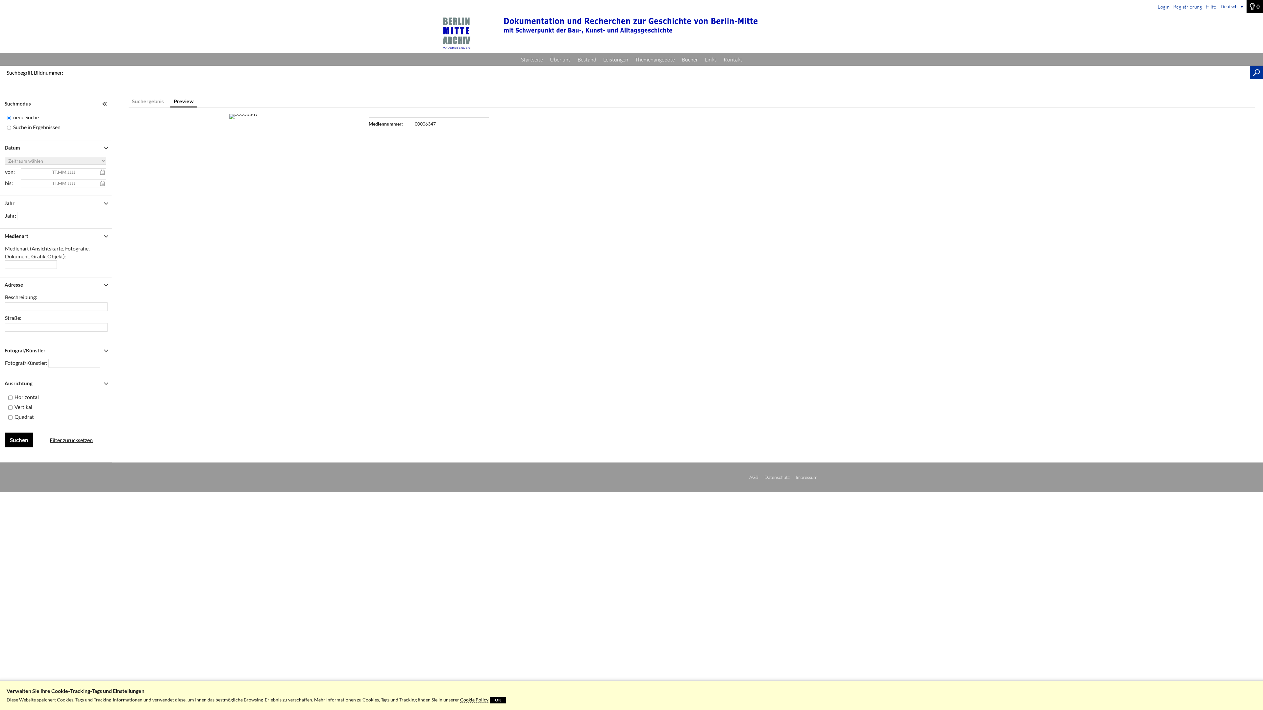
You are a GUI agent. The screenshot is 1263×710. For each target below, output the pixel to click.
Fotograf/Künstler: (26, 363)
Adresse (14, 285)
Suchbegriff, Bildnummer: (35, 72)
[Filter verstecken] (105, 103)
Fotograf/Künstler (25, 350)
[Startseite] (631, 33)
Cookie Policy (474, 699)
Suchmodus (18, 103)
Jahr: (11, 215)
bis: (9, 183)
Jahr (9, 203)
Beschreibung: (21, 297)
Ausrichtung (19, 383)
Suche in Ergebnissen (37, 127)
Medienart (16, 236)
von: (10, 172)
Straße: (13, 318)
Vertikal (23, 407)
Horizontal (26, 397)
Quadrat (24, 417)
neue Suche (26, 117)
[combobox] (31, 264)
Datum (12, 148)
